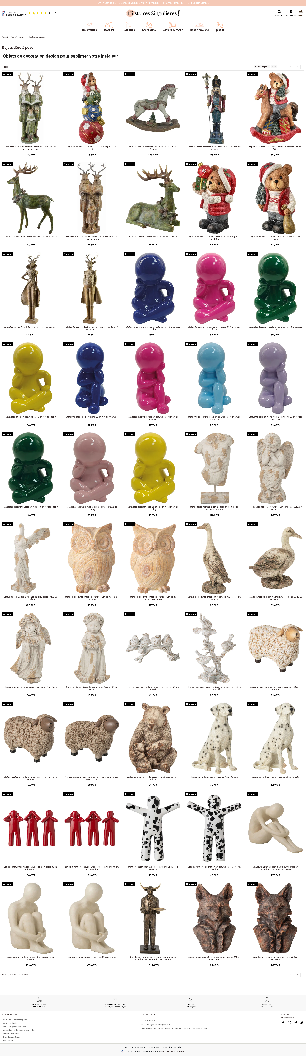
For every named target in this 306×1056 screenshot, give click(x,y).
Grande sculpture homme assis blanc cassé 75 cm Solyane (30, 958)
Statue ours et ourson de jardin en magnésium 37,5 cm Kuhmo (153, 778)
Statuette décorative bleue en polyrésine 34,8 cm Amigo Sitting (153, 328)
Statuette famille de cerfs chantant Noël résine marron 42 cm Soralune (92, 238)
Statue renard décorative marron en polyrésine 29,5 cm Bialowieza (214, 958)
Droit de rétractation (11, 1037)
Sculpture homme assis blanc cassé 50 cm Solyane (92, 957)
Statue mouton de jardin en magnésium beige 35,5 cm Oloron (275, 688)
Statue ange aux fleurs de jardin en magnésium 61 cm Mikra (91, 688)
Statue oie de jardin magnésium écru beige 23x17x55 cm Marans (214, 598)
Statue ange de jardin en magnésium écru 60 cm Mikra (31, 687)
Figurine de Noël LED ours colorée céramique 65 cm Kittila (91, 148)
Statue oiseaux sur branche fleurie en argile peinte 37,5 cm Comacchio (214, 688)
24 (297, 67)
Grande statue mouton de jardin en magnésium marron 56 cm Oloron (91, 778)
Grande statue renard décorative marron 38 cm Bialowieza (275, 958)
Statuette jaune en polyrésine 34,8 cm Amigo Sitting (31, 417)
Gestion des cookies (11, 1033)
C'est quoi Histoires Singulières (15, 1020)
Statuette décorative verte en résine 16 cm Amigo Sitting (31, 507)
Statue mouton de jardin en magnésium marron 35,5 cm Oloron (30, 778)
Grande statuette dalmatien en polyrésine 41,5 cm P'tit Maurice (214, 868)
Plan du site (8, 1040)
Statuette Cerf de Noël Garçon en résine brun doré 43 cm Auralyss (92, 328)
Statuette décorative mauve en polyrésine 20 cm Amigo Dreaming (275, 418)
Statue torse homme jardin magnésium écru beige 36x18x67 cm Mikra (214, 508)
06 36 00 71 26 (267, 1007)
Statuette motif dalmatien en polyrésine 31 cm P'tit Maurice (153, 868)
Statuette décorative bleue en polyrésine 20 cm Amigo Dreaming (214, 418)
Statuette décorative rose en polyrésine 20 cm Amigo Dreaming (153, 418)
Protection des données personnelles (19, 1030)
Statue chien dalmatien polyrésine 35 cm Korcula (214, 777)
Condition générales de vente (15, 1027)
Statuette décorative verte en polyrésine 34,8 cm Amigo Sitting (275, 328)
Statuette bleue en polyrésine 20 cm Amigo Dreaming (91, 417)
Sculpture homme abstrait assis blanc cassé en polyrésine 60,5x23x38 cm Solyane (275, 868)
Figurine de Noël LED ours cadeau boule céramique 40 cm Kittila (214, 238)
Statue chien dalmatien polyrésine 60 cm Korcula (275, 777)
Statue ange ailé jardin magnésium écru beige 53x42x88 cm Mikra (30, 598)
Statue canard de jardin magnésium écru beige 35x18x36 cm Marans (275, 598)
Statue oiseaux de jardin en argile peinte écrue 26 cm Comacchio (153, 688)
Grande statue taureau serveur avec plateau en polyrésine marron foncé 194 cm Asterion (153, 958)
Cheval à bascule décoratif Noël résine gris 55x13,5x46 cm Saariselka (153, 148)
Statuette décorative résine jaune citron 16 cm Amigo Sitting (153, 508)
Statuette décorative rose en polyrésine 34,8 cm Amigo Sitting (214, 328)
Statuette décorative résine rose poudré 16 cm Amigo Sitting (92, 508)
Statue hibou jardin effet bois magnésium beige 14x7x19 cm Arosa (92, 598)
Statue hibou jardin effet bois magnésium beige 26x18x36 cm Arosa (153, 598)
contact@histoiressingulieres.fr (157, 1025)
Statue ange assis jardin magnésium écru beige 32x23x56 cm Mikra (275, 508)
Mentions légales (10, 1023)
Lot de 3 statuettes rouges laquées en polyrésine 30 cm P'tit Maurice (30, 868)
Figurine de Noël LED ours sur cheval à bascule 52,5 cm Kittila (275, 148)
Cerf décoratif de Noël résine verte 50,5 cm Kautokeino (31, 237)
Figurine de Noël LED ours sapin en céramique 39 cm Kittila (275, 238)
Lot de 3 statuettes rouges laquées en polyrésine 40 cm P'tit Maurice (92, 868)
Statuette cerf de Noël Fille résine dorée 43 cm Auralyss (30, 327)
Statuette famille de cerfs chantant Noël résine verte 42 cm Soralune (30, 148)
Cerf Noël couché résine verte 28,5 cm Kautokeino (153, 237)
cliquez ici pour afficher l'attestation (172, 1051)
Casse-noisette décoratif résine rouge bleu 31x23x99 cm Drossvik (214, 148)
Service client (267, 1004)
